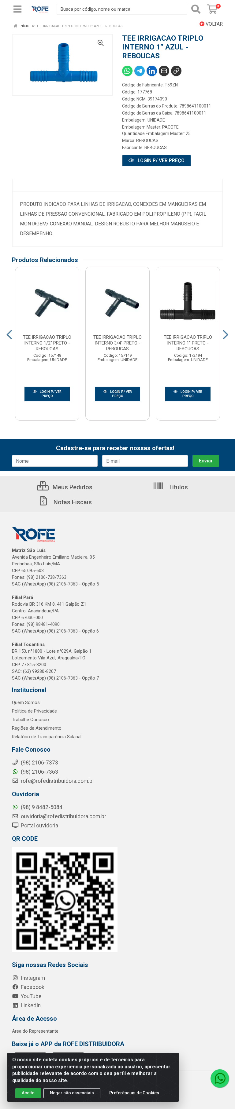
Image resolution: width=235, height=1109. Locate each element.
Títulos (177, 487)
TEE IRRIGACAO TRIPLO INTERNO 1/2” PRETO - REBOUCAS (47, 343)
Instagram (32, 978)
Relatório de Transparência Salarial (46, 736)
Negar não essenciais (72, 1092)
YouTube (31, 996)
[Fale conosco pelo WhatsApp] (220, 1078)
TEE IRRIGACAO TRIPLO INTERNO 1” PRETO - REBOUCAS (188, 343)
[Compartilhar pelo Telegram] (139, 71)
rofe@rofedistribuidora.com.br (57, 781)
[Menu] (17, 9)
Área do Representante (35, 1031)
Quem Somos (26, 702)
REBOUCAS (147, 140)
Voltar (213, 24)
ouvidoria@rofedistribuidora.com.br (63, 816)
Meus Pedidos (71, 487)
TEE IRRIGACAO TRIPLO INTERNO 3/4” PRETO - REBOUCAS (117, 343)
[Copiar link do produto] (176, 71)
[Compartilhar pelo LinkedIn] (152, 71)
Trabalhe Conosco (30, 719)
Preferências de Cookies (134, 1092)
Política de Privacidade (34, 711)
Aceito (28, 1092)
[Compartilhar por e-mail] (164, 71)
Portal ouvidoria (39, 826)
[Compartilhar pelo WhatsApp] (127, 71)
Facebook (32, 987)
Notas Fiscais (72, 502)
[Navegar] (9, 335)
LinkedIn (30, 1005)
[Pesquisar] (195, 9)
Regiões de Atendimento (37, 728)
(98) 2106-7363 (39, 772)
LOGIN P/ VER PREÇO (160, 160)
